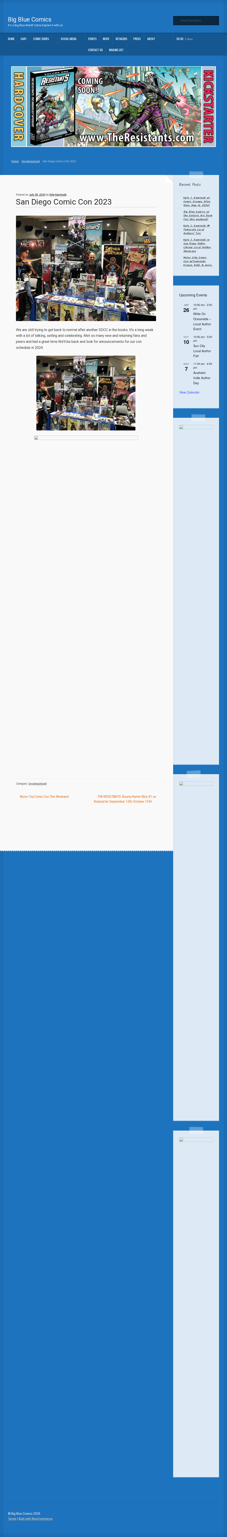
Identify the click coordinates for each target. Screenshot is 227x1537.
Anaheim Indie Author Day (201, 377)
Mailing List (116, 50)
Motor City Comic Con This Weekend (44, 797)
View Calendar (189, 392)
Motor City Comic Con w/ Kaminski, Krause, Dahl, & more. (197, 261)
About (151, 38)
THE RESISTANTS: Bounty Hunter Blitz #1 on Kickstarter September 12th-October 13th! (125, 799)
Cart (24, 38)
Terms (12, 1519)
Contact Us (95, 50)
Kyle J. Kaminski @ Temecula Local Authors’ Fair (196, 229)
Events (92, 38)
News (106, 38)
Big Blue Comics (29, 19)
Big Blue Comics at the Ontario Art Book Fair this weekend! (197, 215)
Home (11, 38)
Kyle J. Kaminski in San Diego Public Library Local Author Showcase (197, 245)
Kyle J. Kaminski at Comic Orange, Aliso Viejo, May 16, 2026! (196, 201)
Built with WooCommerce (36, 1519)
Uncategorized (31, 161)
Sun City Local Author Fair (202, 351)
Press (137, 38)
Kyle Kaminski (58, 194)
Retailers (121, 38)
